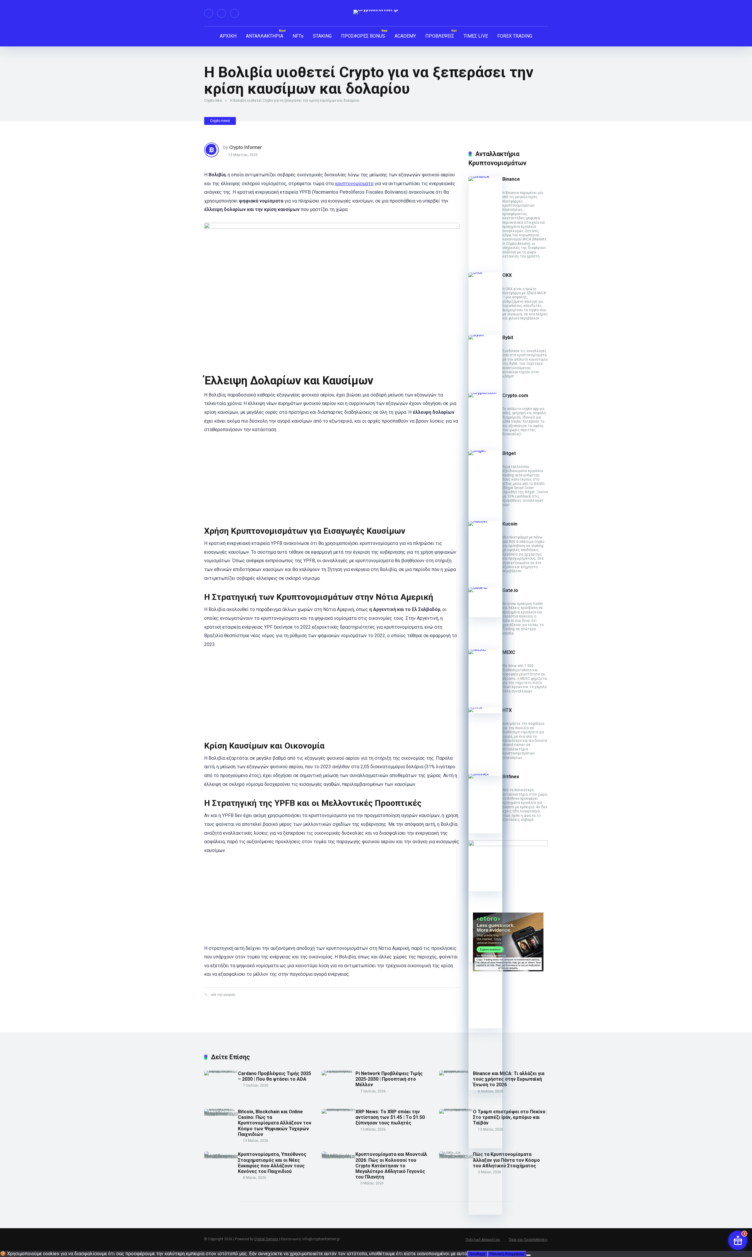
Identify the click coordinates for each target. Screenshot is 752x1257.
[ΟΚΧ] (485, 272)
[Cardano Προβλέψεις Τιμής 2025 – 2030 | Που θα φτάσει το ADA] (221, 1070)
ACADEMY (405, 36)
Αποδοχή (477, 1254)
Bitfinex (510, 776)
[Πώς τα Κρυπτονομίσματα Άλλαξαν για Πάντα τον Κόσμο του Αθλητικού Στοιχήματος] (456, 1156)
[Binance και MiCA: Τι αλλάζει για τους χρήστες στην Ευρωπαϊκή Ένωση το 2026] (456, 1070)
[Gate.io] (485, 587)
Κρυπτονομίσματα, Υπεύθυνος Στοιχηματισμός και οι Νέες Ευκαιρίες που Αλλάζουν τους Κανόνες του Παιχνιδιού (272, 1162)
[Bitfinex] (485, 773)
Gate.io (510, 590)
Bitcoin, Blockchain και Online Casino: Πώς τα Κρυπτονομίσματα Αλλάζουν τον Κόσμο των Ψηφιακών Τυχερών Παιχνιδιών (274, 1123)
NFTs (298, 36)
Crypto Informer (245, 147)
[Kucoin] (485, 521)
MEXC (508, 652)
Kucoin (509, 524)
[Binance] (485, 176)
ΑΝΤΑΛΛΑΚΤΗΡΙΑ (264, 36)
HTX (507, 710)
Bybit (507, 337)
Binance (511, 179)
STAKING (322, 36)
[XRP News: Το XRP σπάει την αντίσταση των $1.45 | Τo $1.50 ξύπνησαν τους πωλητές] (338, 1109)
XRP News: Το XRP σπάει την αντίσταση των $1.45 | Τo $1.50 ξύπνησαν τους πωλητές (390, 1117)
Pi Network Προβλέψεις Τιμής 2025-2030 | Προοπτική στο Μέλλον (389, 1079)
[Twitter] (221, 13)
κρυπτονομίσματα (354, 183)
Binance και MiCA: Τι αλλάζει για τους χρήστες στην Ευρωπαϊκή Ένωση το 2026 (508, 1079)
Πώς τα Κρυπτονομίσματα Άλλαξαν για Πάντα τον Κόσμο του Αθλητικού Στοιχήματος (506, 1159)
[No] (528, 1255)
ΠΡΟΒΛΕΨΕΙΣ (439, 36)
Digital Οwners (266, 1239)
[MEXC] (485, 649)
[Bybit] (485, 334)
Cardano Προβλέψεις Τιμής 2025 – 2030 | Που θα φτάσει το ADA (274, 1076)
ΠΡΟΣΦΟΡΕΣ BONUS (363, 36)
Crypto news (220, 121)
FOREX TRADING (514, 36)
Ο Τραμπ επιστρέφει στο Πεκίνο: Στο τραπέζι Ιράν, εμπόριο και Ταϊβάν (510, 1117)
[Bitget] (485, 450)
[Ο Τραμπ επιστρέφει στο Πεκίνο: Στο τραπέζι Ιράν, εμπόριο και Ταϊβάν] (456, 1109)
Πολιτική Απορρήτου (483, 1240)
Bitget (509, 453)
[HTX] (485, 707)
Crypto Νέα (213, 100)
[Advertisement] (332, 482)
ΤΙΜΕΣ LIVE (476, 36)
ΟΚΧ (507, 275)
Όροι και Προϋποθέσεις (528, 1240)
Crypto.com (515, 395)
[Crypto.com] (485, 392)
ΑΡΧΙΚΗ (228, 36)
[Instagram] (234, 13)
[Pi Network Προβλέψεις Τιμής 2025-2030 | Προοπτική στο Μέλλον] (338, 1070)
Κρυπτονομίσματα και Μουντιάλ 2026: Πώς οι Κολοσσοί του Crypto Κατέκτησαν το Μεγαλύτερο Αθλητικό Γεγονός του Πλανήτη (391, 1165)
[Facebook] (208, 13)
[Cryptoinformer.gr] (376, 12)
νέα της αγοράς (222, 994)
